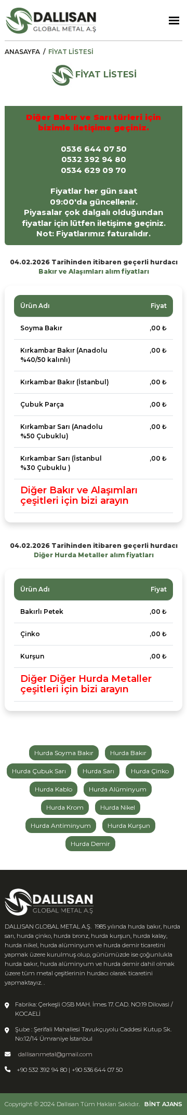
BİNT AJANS (163, 1104)
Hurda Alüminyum (117, 789)
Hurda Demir (90, 844)
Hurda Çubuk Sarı (39, 771)
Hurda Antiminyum (61, 825)
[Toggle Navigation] (174, 20)
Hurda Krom (65, 807)
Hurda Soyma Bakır (64, 753)
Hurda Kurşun (129, 825)
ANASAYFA (22, 52)
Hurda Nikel (117, 807)
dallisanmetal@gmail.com (55, 1054)
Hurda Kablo (53, 789)
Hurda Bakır (128, 753)
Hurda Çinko (150, 771)
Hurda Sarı (98, 771)
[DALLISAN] (51, 20)
